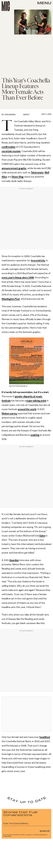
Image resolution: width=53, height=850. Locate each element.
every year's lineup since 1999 (18, 277)
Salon (42, 535)
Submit (45, 830)
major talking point (36, 400)
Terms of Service (40, 834)
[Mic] (6, 6)
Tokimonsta (37, 172)
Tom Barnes (10, 115)
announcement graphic (14, 168)
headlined (44, 737)
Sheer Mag (18, 177)
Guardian (14, 560)
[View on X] (26, 714)
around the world (27, 409)
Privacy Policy (7, 836)
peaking (35, 435)
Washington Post (11, 299)
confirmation (8, 147)
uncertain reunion (11, 151)
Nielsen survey (9, 413)
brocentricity (38, 260)
